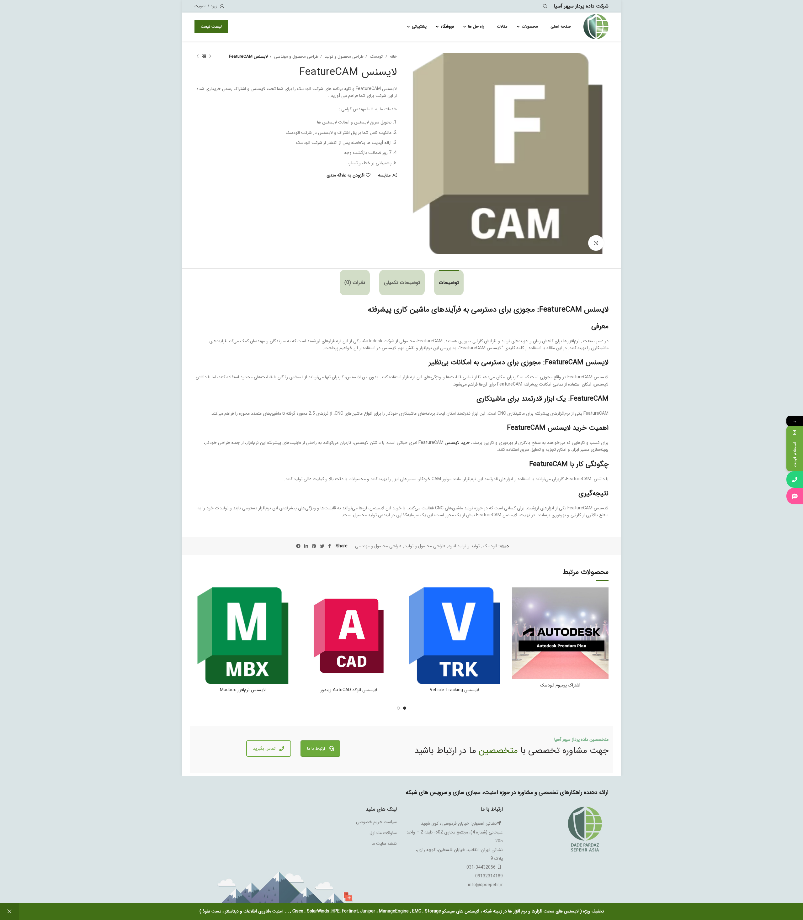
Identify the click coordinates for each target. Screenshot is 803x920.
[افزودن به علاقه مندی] (517, 598)
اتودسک (376, 56)
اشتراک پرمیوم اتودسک (560, 685)
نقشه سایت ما (384, 843)
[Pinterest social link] (314, 546)
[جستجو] (546, 6)
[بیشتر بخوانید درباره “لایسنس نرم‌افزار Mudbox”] (199, 612)
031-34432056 (481, 867)
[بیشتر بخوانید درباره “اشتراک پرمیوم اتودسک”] (517, 612)
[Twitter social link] (322, 546)
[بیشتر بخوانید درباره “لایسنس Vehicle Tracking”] (411, 612)
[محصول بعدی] (197, 57)
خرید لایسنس (457, 442)
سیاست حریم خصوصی (376, 821)
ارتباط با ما (316, 748)
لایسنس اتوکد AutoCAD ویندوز (348, 689)
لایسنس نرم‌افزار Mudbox (243, 689)
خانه (393, 56)
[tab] (449, 282)
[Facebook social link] (329, 546)
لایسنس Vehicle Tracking (454, 689)
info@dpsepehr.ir (485, 884)
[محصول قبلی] (210, 57)
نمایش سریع (517, 626)
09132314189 (489, 876)
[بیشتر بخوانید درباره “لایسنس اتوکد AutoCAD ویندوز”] (305, 612)
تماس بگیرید (264, 748)
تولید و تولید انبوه (464, 546)
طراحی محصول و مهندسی (295, 56)
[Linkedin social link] (306, 546)
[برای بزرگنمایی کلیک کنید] (596, 243)
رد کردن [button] (9, 911)
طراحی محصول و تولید (343, 56)
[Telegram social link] (298, 546)
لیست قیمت (211, 26)
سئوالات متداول (383, 832)
